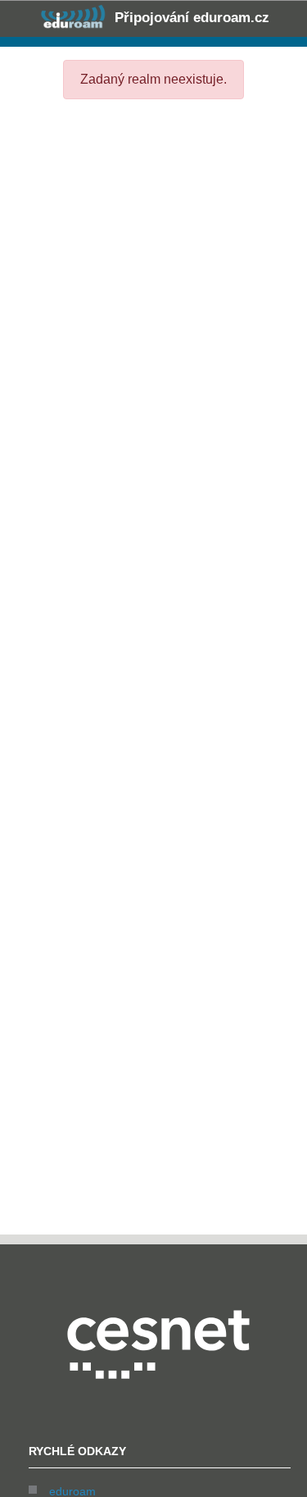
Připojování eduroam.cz (190, 17)
